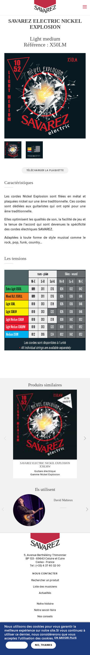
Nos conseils (45, 616)
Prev (6, 438)
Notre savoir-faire (45, 610)
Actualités (45, 593)
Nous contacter (44, 573)
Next (83, 438)
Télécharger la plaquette (45, 170)
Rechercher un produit (45, 580)
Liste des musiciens (45, 586)
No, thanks (43, 645)
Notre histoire (45, 603)
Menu (85, 7)
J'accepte (17, 645)
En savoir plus (65, 638)
